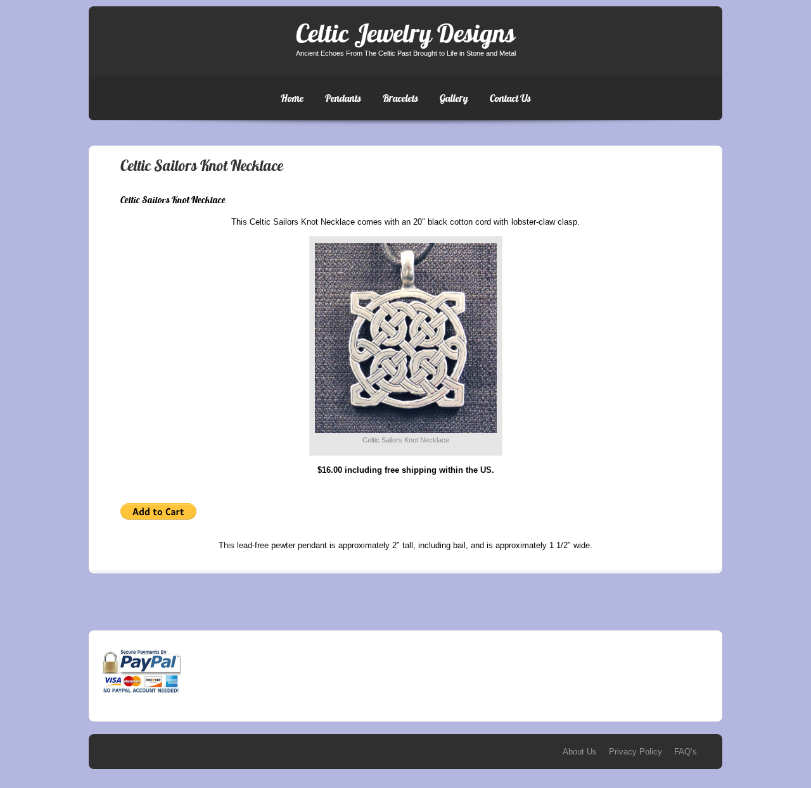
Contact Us (510, 98)
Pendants (343, 98)
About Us (580, 751)
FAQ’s (685, 751)
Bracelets (400, 98)
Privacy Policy (635, 751)
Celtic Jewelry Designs (405, 33)
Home (292, 98)
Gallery (454, 98)
